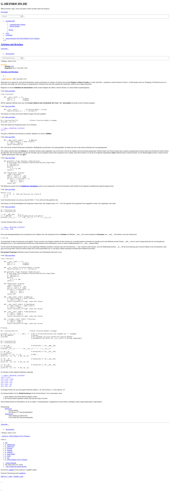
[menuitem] (17, 24)
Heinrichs (4, 64)
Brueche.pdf (9, 414)
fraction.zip (8, 408)
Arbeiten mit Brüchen (12, 44)
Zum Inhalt (4, 12)
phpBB (11, 470)
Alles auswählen (10, 91)
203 (12, 66)
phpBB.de (22, 473)
